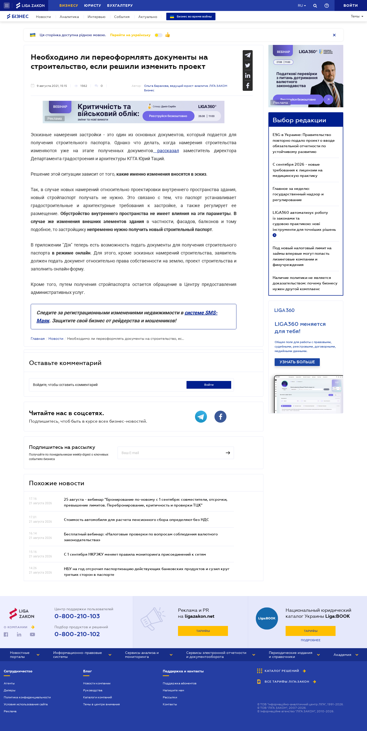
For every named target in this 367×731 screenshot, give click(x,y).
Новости (43, 17)
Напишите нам (173, 690)
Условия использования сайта (26, 704)
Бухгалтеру (120, 5)
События (122, 17)
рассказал (166, 150)
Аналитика (69, 17)
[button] (7, 5)
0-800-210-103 (77, 616)
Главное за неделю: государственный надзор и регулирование (298, 194)
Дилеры (9, 690)
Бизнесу (68, 5)
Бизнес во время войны (194, 16)
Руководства (92, 690)
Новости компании (96, 683)
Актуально (147, 17)
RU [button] (300, 5)
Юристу (92, 5)
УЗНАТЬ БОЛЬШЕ (297, 362)
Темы (355, 16)
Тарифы (203, 631)
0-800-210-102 (77, 634)
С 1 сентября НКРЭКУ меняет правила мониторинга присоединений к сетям (135, 554)
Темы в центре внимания (101, 704)
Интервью (96, 17)
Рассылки (170, 697)
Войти (209, 384)
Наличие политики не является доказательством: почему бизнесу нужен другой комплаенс (305, 283)
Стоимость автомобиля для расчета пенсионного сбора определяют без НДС (136, 519)
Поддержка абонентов (179, 683)
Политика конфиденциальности (27, 697)
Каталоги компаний (97, 697)
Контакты (170, 704)
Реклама (10, 711)
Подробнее (311, 640)
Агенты (9, 683)
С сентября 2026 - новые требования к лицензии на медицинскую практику (298, 170)
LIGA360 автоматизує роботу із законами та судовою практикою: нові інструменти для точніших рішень (304, 223)
